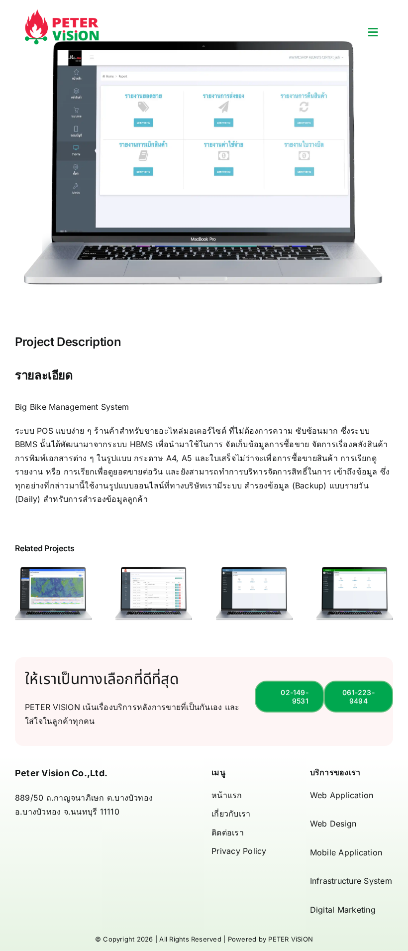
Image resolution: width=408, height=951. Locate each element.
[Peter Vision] (62, 13)
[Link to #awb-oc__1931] (373, 32)
